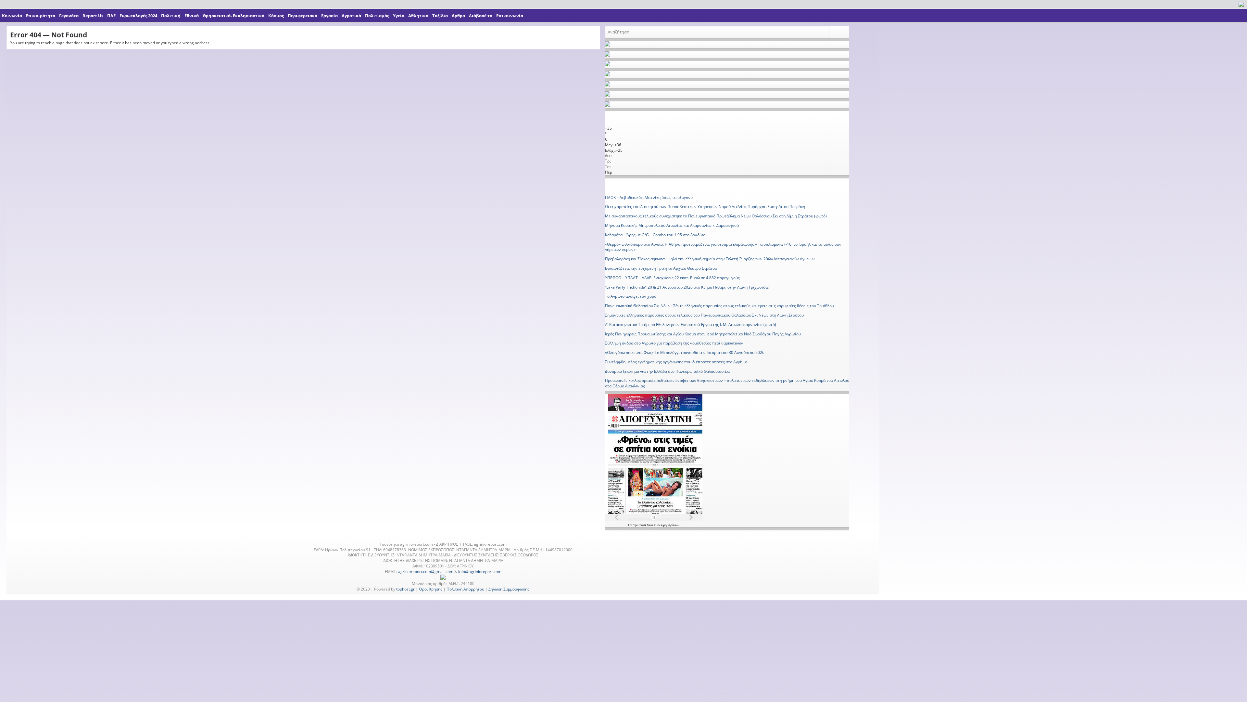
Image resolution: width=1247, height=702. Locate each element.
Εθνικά (191, 16)
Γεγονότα (69, 16)
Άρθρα (458, 16)
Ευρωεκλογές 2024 (138, 16)
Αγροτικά (351, 16)
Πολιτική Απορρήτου (465, 589)
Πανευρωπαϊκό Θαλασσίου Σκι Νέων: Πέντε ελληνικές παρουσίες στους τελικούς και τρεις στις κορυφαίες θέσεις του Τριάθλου (719, 305)
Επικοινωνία (509, 16)
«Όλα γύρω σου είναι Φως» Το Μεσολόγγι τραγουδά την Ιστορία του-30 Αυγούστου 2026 (684, 352)
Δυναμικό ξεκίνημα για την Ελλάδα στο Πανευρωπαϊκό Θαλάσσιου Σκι (667, 371)
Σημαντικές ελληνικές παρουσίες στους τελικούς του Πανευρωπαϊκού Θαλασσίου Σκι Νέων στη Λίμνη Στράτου (704, 315)
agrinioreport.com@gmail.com (425, 571)
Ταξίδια (440, 16)
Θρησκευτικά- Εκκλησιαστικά (233, 16)
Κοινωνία (12, 16)
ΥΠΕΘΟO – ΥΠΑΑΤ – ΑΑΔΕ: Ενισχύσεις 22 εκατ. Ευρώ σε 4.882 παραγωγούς (672, 277)
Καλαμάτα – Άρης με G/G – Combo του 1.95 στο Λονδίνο (655, 235)
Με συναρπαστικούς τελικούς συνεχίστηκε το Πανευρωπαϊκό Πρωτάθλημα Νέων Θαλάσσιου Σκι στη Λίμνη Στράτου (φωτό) (716, 216)
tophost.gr (405, 589)
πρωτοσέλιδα (643, 525)
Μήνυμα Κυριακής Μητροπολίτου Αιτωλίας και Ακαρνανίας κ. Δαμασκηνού (672, 225)
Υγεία (398, 16)
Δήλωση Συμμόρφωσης (508, 589)
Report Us (92, 16)
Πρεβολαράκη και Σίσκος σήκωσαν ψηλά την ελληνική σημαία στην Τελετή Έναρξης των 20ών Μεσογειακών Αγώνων (710, 259)
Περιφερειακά (302, 16)
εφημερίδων (670, 525)
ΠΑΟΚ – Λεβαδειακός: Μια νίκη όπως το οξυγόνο (649, 197)
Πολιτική (171, 16)
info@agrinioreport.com (479, 571)
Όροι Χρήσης (430, 589)
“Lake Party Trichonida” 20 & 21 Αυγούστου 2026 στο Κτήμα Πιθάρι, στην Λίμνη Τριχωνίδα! (687, 287)
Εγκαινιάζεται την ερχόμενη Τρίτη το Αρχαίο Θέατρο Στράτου (661, 268)
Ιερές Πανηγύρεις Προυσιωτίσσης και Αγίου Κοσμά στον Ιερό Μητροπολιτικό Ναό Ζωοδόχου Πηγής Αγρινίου (703, 334)
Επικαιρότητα (40, 16)
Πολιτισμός (377, 16)
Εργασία (329, 16)
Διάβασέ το (480, 16)
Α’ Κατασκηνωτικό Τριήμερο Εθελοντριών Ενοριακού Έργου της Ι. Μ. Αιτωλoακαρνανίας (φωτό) (690, 324)
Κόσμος (276, 16)
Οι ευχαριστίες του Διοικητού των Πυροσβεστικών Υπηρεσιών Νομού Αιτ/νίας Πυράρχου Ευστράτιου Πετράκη (705, 206)
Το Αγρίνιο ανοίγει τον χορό (630, 296)
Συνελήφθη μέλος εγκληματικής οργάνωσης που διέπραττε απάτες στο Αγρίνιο (676, 362)
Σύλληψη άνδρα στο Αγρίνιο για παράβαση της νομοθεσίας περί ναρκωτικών (674, 343)
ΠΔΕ (111, 16)
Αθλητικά (418, 16)
